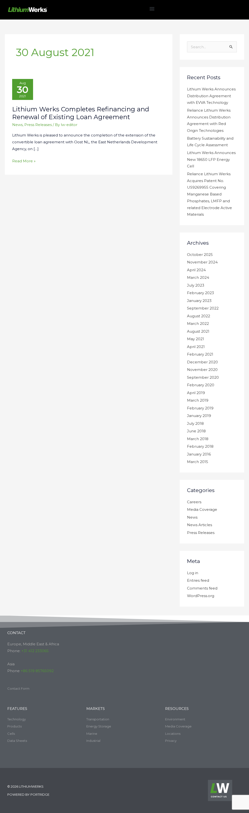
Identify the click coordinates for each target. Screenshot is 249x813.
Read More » (24, 160)
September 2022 (203, 308)
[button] (152, 9)
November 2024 (202, 262)
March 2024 (198, 277)
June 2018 (196, 431)
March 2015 (197, 461)
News (17, 124)
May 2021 (195, 339)
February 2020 (200, 385)
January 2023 (199, 300)
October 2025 (200, 254)
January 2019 (199, 415)
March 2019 (197, 400)
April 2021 (196, 346)
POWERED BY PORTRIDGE (28, 794)
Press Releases (38, 124)
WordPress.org (200, 595)
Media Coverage (202, 509)
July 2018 (195, 423)
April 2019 (196, 392)
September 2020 (203, 377)
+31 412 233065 (35, 650)
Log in (192, 573)
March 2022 (198, 323)
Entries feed (198, 580)
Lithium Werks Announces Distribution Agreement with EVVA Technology (211, 96)
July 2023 (195, 285)
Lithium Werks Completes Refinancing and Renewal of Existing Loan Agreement (80, 113)
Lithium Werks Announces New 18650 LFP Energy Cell (211, 159)
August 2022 (198, 316)
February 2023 (200, 292)
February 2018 (200, 446)
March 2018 (197, 438)
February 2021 (200, 354)
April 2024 (196, 270)
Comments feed (202, 588)
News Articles (199, 525)
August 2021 (198, 331)
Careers (194, 502)
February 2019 (200, 408)
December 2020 (202, 362)
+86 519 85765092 (37, 670)
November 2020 (202, 369)
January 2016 (199, 454)
